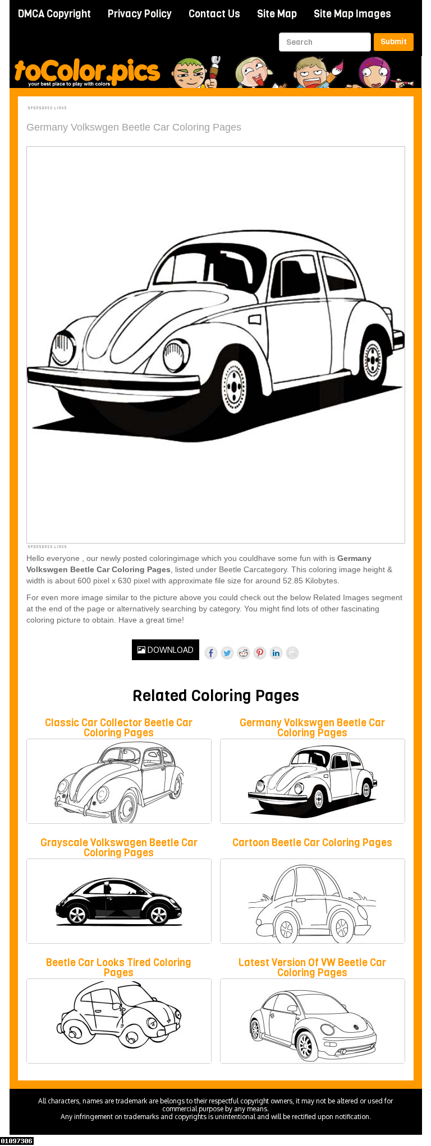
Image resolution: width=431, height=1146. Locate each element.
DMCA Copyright (54, 14)
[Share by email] (292, 653)
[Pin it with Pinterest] (260, 653)
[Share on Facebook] (211, 653)
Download (169, 650)
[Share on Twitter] (227, 653)
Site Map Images (352, 14)
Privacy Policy (140, 14)
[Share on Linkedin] (276, 653)
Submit (393, 41)
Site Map (277, 14)
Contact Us (214, 14)
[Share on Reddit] (243, 653)
